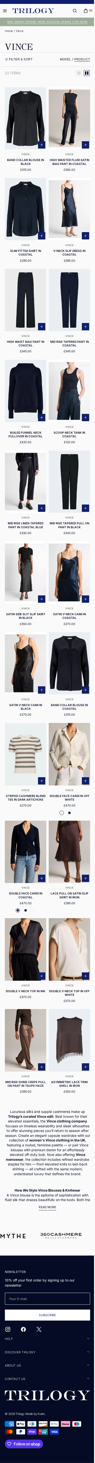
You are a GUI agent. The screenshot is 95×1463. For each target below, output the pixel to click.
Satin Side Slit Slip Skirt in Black (24, 603)
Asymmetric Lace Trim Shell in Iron (66, 1057)
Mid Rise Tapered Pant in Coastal (66, 339)
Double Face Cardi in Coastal (24, 874)
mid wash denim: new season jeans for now (45, 22)
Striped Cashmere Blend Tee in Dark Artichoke (24, 781)
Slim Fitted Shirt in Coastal (24, 251)
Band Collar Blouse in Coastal (66, 691)
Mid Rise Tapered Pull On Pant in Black (66, 515)
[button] (71, 11)
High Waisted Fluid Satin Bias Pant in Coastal (67, 161)
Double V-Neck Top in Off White (67, 969)
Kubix (41, 1414)
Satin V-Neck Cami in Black (24, 691)
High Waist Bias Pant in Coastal (24, 339)
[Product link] (25, 132)
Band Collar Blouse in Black (24, 159)
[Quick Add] (40, 142)
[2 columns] (83, 73)
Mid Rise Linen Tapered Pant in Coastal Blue (24, 515)
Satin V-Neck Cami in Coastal (66, 603)
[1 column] (75, 73)
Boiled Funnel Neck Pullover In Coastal (25, 427)
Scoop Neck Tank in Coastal (67, 427)
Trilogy (19, 1414)
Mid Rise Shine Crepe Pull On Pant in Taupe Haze (24, 1059)
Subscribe (45, 1315)
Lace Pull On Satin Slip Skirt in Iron (67, 874)
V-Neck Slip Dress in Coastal (67, 251)
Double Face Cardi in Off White (66, 779)
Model (62, 59)
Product (78, 59)
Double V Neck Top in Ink (24, 967)
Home (9, 31)
